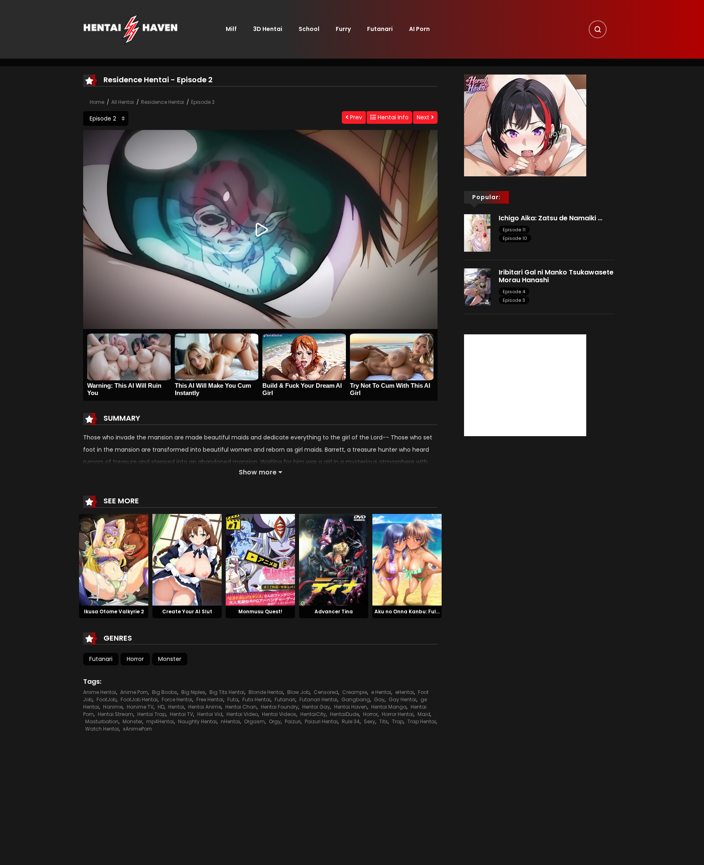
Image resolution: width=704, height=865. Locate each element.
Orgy (275, 721)
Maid (424, 714)
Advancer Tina (334, 611)
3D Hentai (267, 29)
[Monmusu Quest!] (260, 559)
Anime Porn (134, 692)
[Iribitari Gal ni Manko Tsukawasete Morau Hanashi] (477, 286)
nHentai (230, 721)
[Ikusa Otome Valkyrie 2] (113, 559)
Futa (232, 699)
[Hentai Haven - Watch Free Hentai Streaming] (130, 29)
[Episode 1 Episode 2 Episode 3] (105, 118)
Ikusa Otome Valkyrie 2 (114, 611)
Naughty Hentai (197, 721)
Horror (135, 659)
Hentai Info (392, 117)
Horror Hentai (398, 714)
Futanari (380, 29)
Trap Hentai (421, 721)
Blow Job (298, 692)
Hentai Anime (204, 706)
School (309, 29)
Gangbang (355, 699)
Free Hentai (209, 699)
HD (161, 706)
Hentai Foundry (279, 706)
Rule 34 (351, 721)
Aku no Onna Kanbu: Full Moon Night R (423, 611)
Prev (355, 117)
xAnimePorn (137, 728)
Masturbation (102, 721)
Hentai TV (181, 714)
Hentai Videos (279, 714)
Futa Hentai (256, 699)
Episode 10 (515, 238)
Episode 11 (514, 229)
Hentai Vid (209, 714)
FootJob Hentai (139, 699)
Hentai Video (242, 714)
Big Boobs (164, 692)
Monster (169, 659)
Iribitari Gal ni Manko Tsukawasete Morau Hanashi (556, 276)
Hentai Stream (115, 714)
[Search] (598, 29)
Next (424, 117)
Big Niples (193, 692)
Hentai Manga (389, 706)
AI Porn (419, 29)
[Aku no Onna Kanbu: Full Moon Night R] (407, 559)
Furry (343, 29)
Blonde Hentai (266, 692)
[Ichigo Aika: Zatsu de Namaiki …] (477, 232)
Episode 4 (514, 291)
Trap (397, 721)
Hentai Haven (350, 706)
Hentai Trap (151, 714)
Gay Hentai (402, 699)
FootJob (107, 699)
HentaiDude (344, 714)
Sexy (369, 721)
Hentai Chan (241, 706)
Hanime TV (140, 706)
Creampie (354, 692)
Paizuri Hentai (321, 721)
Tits (383, 721)
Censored (326, 692)
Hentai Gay (316, 706)
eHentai (404, 692)
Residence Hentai (162, 102)
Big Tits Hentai (226, 692)
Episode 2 (203, 102)
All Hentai (122, 102)
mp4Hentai (160, 721)
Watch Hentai (102, 728)
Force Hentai (177, 699)
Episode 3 (514, 300)
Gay (379, 699)
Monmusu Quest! (260, 611)
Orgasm (254, 721)
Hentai (176, 706)
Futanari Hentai (318, 699)
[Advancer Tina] (333, 559)
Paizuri (293, 721)
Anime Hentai (99, 692)
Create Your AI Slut (187, 611)
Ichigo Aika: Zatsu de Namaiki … (550, 218)
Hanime (113, 706)
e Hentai (381, 692)
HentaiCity (313, 714)
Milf (231, 29)
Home (97, 102)
